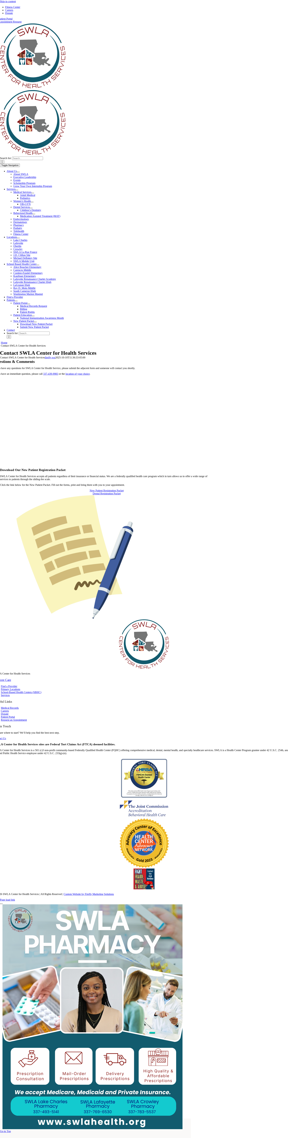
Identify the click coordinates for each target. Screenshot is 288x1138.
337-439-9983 (50, 373)
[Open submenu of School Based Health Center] (37, 264)
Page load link (7, 899)
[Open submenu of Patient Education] (33, 315)
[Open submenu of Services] (17, 190)
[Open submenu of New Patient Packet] (35, 321)
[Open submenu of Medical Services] (32, 193)
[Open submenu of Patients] (16, 300)
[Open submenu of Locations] (18, 237)
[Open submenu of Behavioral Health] (33, 214)
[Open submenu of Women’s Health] (32, 202)
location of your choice (78, 373)
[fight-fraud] (144, 888)
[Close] (1, 903)
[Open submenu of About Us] (18, 172)
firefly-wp (50, 357)
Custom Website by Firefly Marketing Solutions (89, 894)
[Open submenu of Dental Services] (31, 208)
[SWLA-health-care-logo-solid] (33, 88)
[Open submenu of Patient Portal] (28, 303)
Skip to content (8, 1)
